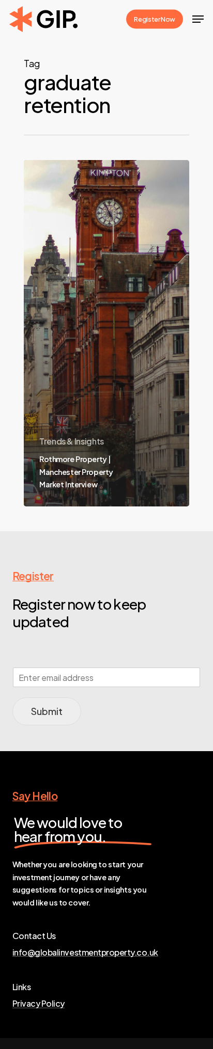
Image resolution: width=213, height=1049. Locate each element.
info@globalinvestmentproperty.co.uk (85, 952)
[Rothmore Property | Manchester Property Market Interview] (106, 333)
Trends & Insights (71, 441)
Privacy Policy (38, 1003)
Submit (47, 711)
